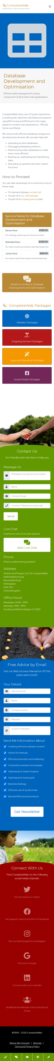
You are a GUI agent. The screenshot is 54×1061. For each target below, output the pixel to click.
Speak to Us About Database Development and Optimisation (27, 286)
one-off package (29, 195)
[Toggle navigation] (50, 6)
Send (10, 516)
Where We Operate (20, 1043)
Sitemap (37, 1043)
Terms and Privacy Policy (27, 1046)
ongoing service (29, 199)
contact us (34, 192)
